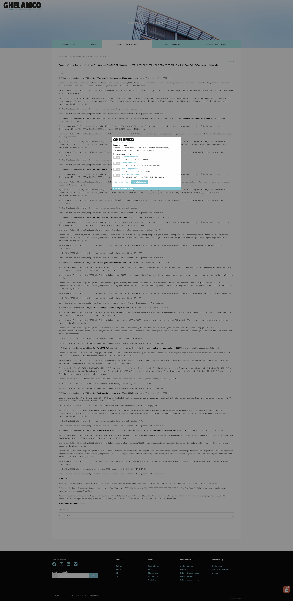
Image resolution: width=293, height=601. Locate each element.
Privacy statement (129, 150)
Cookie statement (147, 150)
